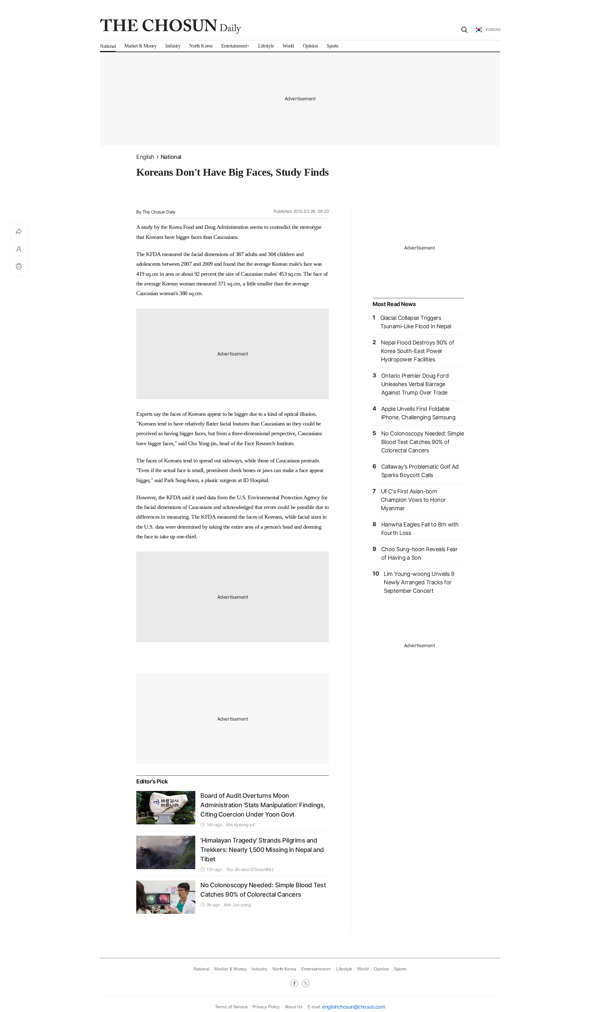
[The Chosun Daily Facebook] (296, 983)
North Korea (284, 968)
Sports (400, 968)
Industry (259, 968)
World (363, 968)
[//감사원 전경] (165, 807)
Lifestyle (344, 968)
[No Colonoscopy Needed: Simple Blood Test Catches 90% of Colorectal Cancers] (165, 897)
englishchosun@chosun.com (353, 1007)
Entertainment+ (316, 968)
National (171, 157)
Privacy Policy (265, 1006)
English (145, 157)
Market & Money (230, 968)
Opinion (381, 968)
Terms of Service (231, 1006)
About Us (293, 1006)
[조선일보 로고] (170, 26)
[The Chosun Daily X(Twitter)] (305, 983)
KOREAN (493, 29)
